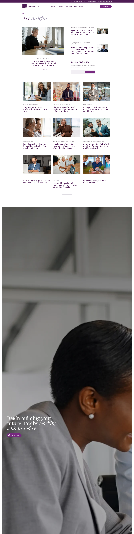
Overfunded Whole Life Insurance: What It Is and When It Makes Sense (64, 146)
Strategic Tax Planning (75, 177)
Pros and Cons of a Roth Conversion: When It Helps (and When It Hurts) (65, 185)
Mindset (25, 177)
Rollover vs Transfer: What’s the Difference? (95, 181)
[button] (67, 196)
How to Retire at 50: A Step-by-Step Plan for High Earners (37, 181)
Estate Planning (56, 177)
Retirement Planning (27, 104)
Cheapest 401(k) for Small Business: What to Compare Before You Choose (65, 109)
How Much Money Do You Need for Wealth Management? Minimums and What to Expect (82, 50)
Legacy (24, 141)
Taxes (54, 179)
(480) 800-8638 (74, 1)
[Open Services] (63, 6)
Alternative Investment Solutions (60, 141)
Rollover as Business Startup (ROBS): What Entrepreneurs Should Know (95, 109)
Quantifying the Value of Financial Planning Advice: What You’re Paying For (82, 32)
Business (55, 104)
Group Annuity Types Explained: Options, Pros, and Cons (36, 109)
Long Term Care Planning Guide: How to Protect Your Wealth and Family (35, 146)
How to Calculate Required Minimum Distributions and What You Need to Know (43, 63)
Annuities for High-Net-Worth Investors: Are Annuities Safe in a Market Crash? (96, 146)
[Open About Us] (56, 6)
